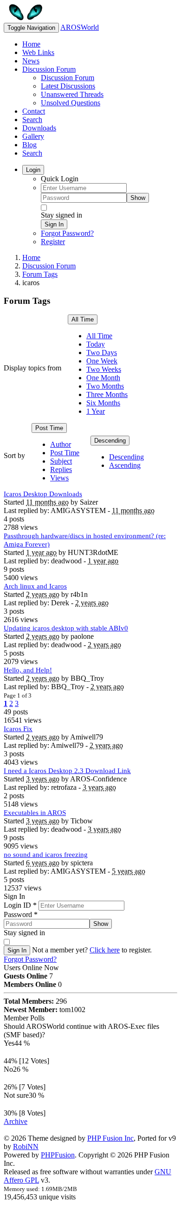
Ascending (125, 465)
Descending (110, 440)
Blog (29, 145)
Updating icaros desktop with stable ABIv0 (66, 628)
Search (32, 119)
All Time (82, 319)
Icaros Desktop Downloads (43, 494)
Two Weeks (103, 369)
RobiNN (26, 1146)
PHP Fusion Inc (110, 1138)
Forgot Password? (67, 233)
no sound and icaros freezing (46, 854)
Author (60, 444)
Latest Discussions (68, 86)
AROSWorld (79, 27)
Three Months (107, 394)
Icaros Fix (18, 729)
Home (31, 44)
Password (21, 914)
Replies (61, 469)
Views (59, 478)
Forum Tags (40, 274)
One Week (101, 361)
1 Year (95, 411)
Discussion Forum (49, 69)
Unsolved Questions (70, 103)
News (30, 61)
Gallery (33, 136)
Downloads (39, 128)
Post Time (49, 427)
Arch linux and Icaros (35, 586)
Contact (33, 111)
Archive (15, 1121)
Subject (61, 461)
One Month (103, 378)
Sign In (54, 224)
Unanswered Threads (72, 94)
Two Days (101, 352)
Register (53, 242)
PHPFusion (58, 1155)
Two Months (105, 386)
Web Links (38, 52)
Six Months (103, 403)
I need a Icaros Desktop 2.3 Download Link (67, 770)
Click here (105, 950)
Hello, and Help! (28, 670)
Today (95, 344)
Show (137, 197)
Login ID (20, 905)
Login (33, 169)
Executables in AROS (35, 812)
